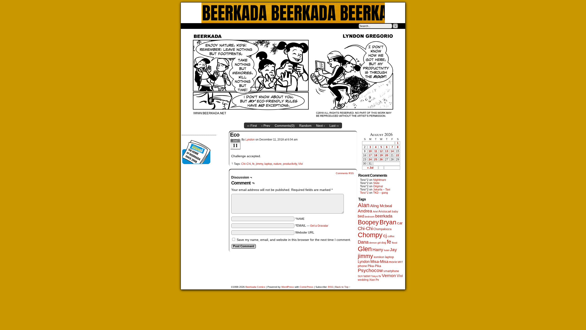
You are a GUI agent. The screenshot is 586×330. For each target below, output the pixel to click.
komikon (379, 257)
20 (386, 155)
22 (397, 155)
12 (381, 151)
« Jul (370, 167)
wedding (363, 279)
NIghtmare (379, 180)
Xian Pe (374, 279)
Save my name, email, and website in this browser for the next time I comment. (294, 240)
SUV (360, 276)
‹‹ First (252, 125)
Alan (363, 205)
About (200, 26)
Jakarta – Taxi (381, 189)
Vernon (389, 275)
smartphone (391, 271)
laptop (268, 163)
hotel (386, 250)
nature (278, 163)
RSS (330, 287)
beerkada (383, 216)
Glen (365, 249)
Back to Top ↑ (342, 287)
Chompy (370, 235)
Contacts (232, 26)
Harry (377, 249)
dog (383, 242)
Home (187, 26)
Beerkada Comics (293, 13)
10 (370, 151)
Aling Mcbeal (381, 206)
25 (375, 159)
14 (392, 151)
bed (361, 216)
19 (381, 155)
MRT (400, 262)
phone (362, 266)
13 (386, 151)
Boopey (368, 222)
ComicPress (306, 287)
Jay (393, 249)
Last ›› (334, 125)
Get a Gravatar (319, 225)
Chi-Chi (246, 163)
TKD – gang (380, 192)
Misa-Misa (379, 261)
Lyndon (250, 139)
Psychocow (370, 270)
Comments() (285, 125)
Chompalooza (382, 229)
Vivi (300, 163)
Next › (320, 125)
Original (378, 186)
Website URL (304, 232)
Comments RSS (345, 173)
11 (375, 151)
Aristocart (384, 211)
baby (395, 211)
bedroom (369, 216)
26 (381, 159)
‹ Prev (265, 125)
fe (253, 163)
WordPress (287, 287)
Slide (376, 183)
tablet (367, 276)
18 (375, 155)
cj (385, 235)
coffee (391, 236)
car (400, 223)
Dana (363, 242)
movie (393, 262)
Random (305, 125)
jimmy (259, 163)
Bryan (388, 222)
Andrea (365, 211)
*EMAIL (311, 225)
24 (370, 159)
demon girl (375, 242)
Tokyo (374, 276)
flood (394, 242)
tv (380, 276)
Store (214, 26)
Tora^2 (364, 192)
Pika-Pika (374, 266)
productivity (290, 163)
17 (370, 155)
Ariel (375, 211)
